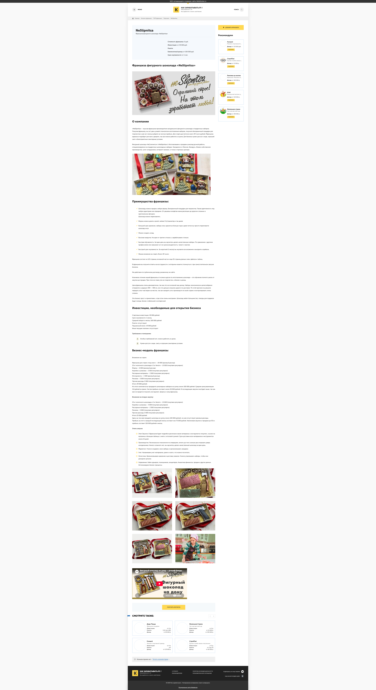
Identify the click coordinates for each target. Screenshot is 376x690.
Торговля (166, 18)
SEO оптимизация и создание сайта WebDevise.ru (188, 1)
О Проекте (175, 671)
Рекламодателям (177, 673)
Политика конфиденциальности (203, 671)
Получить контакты (173, 607)
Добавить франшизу (232, 27)
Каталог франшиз (146, 18)
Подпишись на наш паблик (231, 671)
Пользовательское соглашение (202, 673)
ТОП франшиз (157, 18)
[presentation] (210, 616)
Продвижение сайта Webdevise (188, 687)
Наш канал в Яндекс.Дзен (232, 676)
